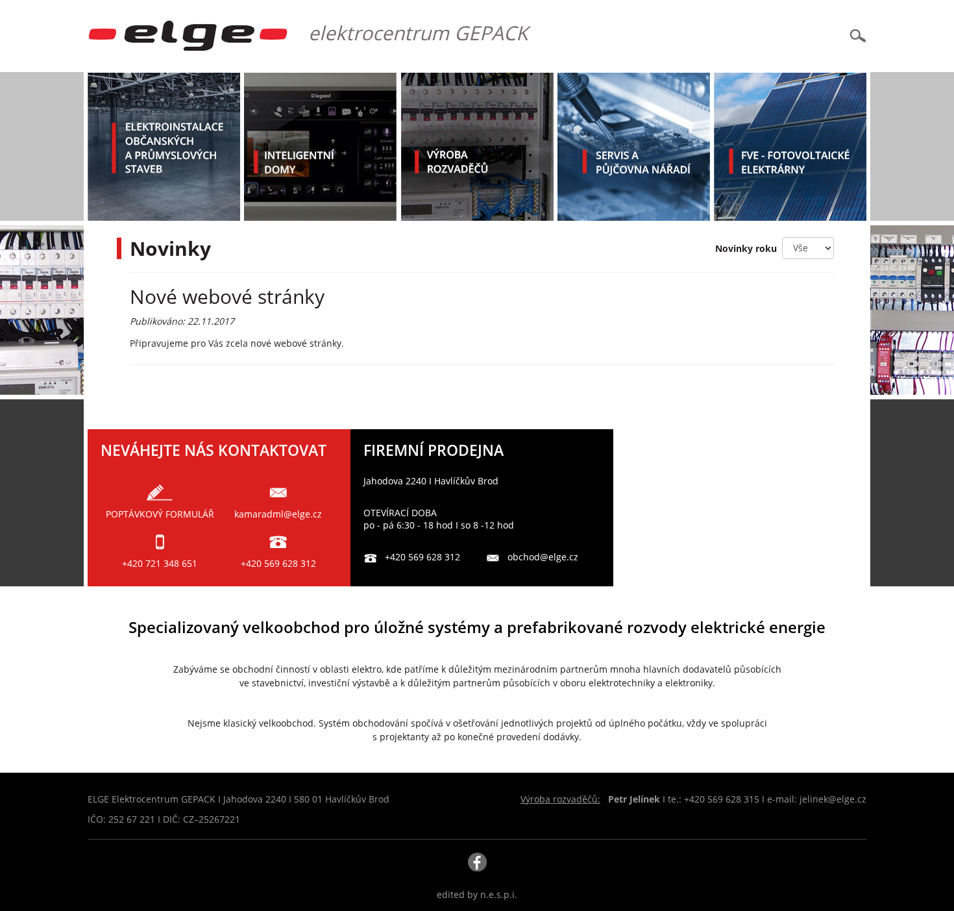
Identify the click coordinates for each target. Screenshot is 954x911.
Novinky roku (748, 248)
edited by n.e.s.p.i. (477, 894)
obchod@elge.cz (543, 557)
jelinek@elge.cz (833, 799)
